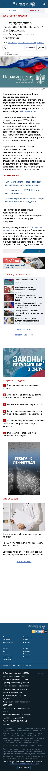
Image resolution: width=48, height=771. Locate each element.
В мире (25, 640)
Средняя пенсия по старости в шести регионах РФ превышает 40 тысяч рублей (22, 412)
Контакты (6, 665)
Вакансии (27, 665)
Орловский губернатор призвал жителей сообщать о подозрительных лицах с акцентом (24, 423)
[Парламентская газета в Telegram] (39, 631)
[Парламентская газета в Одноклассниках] (42, 631)
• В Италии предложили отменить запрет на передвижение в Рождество (25, 200)
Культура (26, 643)
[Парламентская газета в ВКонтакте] (36, 631)
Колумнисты (7, 660)
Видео (5, 648)
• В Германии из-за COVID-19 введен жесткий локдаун (23, 192)
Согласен (24, 767)
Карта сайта (40, 674)
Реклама (16, 665)
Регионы (26, 654)
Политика (6, 637)
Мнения (6, 654)
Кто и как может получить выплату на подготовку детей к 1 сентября (23, 396)
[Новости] (31, 47)
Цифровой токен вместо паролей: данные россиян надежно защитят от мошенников (23, 553)
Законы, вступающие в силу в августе (25, 404)
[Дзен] (40, 47)
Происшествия (8, 643)
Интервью (26, 657)
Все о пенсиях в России (15, 15)
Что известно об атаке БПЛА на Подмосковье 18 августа (19, 434)
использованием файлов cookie (24, 763)
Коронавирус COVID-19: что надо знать (26, 43)
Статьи (13, 10)
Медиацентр (7, 657)
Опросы (26, 648)
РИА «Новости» (28, 111)
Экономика (27, 637)
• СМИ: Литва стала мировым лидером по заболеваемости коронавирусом (24, 183)
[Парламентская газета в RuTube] (46, 631)
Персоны (26, 651)
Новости (34, 10)
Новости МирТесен (24, 335)
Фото (4, 651)
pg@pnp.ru (6, 724)
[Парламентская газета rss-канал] (33, 631)
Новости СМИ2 (24, 329)
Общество (6, 640)
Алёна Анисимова (12, 54)
